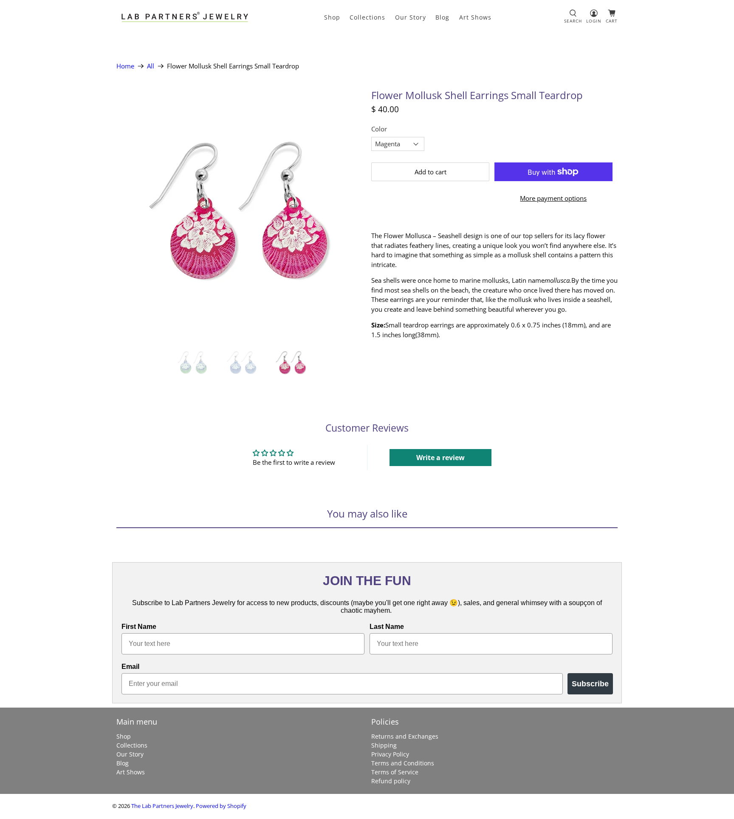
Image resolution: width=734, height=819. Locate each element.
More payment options (553, 198)
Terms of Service (394, 772)
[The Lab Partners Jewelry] (184, 17)
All (150, 66)
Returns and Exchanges (404, 736)
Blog (442, 17)
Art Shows (475, 17)
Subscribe (590, 684)
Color (379, 129)
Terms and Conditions (402, 763)
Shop (332, 17)
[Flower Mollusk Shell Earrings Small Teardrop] (239, 211)
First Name (138, 626)
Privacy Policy (390, 754)
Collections (367, 17)
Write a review (440, 457)
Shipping (384, 745)
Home (125, 66)
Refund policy (390, 781)
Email (130, 666)
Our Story (410, 17)
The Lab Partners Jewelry (162, 806)
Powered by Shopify (221, 806)
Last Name (387, 626)
